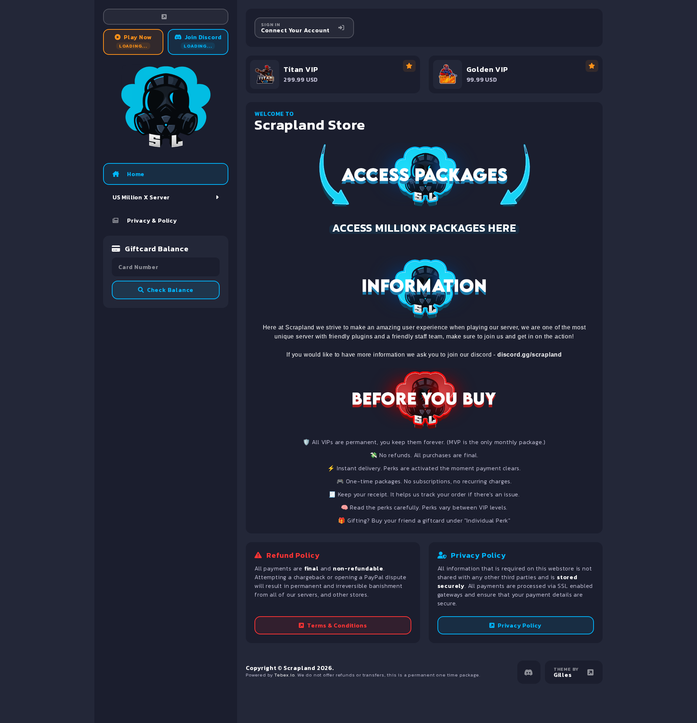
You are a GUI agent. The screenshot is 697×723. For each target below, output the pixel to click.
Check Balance (170, 289)
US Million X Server (141, 197)
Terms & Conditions (337, 625)
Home (135, 174)
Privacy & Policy (152, 220)
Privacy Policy (520, 625)
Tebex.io (284, 674)
